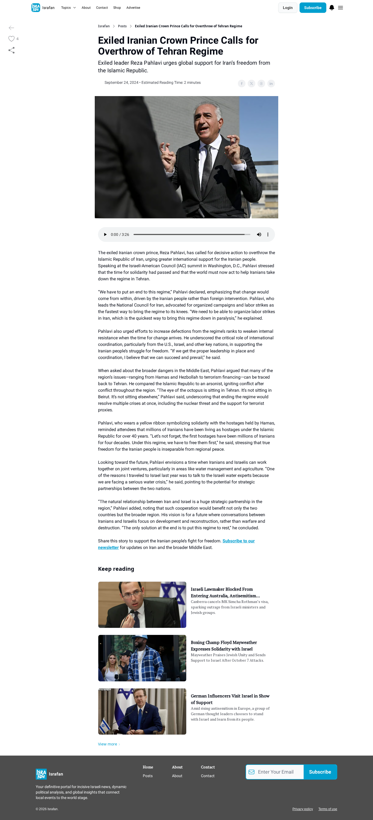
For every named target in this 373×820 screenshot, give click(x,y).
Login (288, 7)
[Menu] (331, 7)
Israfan (104, 26)
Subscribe (313, 7)
